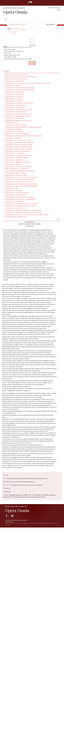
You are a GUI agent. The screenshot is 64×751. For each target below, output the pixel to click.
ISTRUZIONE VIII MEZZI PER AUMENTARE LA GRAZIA (21, 186)
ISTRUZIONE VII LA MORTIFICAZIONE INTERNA (19, 90)
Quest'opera (14, 29)
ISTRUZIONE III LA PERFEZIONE (14, 81)
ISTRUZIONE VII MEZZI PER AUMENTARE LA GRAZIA (21, 184)
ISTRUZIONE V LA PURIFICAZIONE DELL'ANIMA (19, 180)
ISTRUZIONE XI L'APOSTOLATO (14, 160)
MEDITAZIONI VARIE (11, 123)
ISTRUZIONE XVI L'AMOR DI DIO (15, 201)
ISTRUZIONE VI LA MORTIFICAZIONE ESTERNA (19, 88)
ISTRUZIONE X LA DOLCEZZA (14, 96)
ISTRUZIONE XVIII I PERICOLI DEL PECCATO (18, 114)
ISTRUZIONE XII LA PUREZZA (14, 101)
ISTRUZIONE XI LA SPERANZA (14, 191)
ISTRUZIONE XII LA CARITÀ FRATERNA (17, 193)
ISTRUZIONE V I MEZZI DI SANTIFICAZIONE (18, 147)
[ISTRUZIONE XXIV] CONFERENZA (15, 217)
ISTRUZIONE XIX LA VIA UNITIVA (15, 208)
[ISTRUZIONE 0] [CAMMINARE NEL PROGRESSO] (20, 171)
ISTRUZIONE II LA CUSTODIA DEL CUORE (17, 140)
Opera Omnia (15, 12)
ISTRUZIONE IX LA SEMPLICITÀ (14, 94)
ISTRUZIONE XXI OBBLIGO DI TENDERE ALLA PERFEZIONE (23, 210)
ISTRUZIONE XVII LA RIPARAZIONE (15, 112)
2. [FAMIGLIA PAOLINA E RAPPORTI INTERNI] (23, 127)
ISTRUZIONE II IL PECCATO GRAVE (15, 173)
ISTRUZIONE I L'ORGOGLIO (13, 138)
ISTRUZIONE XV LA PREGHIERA (14, 107)
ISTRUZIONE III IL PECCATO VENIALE (16, 175)
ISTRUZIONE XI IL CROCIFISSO (14, 99)
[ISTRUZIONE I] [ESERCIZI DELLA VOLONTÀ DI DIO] (21, 77)
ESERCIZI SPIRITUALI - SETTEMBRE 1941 (17, 134)
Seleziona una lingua (54, 7)
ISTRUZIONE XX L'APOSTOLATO (15, 118)
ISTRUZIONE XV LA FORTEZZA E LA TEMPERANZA (20, 199)
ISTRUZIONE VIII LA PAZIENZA (14, 92)
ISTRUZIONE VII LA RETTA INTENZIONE (17, 151)
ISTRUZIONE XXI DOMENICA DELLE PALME (18, 121)
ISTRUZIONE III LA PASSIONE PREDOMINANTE (19, 142)
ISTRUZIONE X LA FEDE (12, 188)
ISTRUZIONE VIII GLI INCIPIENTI (15, 153)
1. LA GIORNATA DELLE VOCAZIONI (16, 125)
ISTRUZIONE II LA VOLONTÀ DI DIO (16, 79)
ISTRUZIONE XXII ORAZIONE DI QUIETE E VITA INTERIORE (23, 212)
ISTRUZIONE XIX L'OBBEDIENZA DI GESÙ (17, 116)
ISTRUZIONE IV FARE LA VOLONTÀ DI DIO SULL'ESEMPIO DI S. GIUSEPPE (27, 83)
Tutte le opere (14, 32)
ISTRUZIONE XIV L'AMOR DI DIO (15, 105)
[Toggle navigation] (35, 2)
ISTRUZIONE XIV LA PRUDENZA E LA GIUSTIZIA (19, 197)
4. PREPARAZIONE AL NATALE (14, 131)
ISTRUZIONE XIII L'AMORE (13, 164)
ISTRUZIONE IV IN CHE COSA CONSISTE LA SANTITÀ (21, 177)
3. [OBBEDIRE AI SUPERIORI (13, 129)
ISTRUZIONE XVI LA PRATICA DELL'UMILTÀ (18, 110)
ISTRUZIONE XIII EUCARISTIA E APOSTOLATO (19, 103)
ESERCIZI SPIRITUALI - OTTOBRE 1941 (17, 169)
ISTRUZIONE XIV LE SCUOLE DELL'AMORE (18, 166)
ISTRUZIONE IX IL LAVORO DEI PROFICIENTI (18, 156)
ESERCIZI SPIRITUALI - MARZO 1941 (16, 75)
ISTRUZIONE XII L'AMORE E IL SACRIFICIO (18, 162)
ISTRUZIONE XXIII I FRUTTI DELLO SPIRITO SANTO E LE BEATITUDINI (26, 215)
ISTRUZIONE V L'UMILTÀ (12, 86)
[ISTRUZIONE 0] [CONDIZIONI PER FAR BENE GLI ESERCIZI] (23, 136)
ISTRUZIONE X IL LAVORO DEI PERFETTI (17, 158)
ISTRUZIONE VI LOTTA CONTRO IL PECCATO (19, 182)
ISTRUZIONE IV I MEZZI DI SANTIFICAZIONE (18, 145)
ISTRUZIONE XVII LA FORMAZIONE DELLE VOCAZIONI (21, 204)
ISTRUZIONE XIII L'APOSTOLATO (15, 195)
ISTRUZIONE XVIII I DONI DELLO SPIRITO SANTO (20, 206)
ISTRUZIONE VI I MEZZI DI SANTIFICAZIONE (18, 149)
